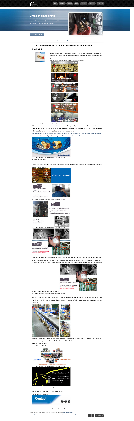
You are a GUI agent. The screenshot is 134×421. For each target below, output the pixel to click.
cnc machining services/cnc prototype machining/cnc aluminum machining (68, 40)
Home (37, 40)
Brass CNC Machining (45, 40)
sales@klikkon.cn (69, 408)
